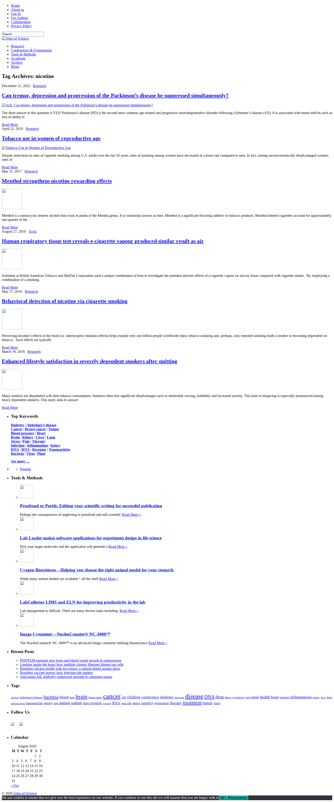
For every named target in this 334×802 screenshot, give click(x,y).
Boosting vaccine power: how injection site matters (56, 673)
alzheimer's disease (31, 697)
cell (124, 697)
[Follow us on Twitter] (23, 725)
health (265, 697)
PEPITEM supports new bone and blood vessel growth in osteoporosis (70, 660)
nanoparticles (34, 703)
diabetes (167, 697)
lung (329, 697)
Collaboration (20, 22)
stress (136, 703)
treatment (192, 702)
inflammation (301, 697)
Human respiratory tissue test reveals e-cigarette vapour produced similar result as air (103, 241)
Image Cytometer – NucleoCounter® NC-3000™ (65, 634)
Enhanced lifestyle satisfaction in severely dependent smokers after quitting (89, 361)
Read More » (131, 515)
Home (15, 5)
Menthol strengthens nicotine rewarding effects (57, 181)
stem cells (126, 703)
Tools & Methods (23, 54)
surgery (147, 703)
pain (56, 703)
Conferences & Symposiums (31, 50)
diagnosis (179, 697)
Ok (222, 798)
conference (150, 697)
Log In (16, 14)
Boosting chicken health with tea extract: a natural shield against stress (70, 668)
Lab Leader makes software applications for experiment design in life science (91, 538)
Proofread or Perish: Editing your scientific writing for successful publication (91, 505)
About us (17, 10)
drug (219, 697)
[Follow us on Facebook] (14, 725)
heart (275, 697)
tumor (207, 703)
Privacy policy (237, 798)
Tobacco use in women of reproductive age (51, 138)
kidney (316, 697)
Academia (18, 58)
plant (86, 703)
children (133, 697)
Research (17, 46)
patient (64, 703)
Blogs (15, 66)
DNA (209, 696)
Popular (25, 469)
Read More (10, 125)
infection (284, 697)
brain (81, 696)
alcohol (15, 697)
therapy (176, 703)
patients (76, 703)
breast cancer (95, 697)
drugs (228, 697)
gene (255, 697)
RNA (116, 703)
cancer (112, 696)
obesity (48, 703)
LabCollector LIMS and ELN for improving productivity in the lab (82, 602)
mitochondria (18, 703)
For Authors (19, 18)
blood (64, 697)
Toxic (33, 231)
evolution (238, 697)
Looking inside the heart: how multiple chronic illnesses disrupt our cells (71, 664)
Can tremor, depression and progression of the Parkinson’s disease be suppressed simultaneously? (115, 95)
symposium (161, 703)
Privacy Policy (21, 26)
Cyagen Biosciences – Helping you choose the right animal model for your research (97, 570)
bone (72, 697)
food (247, 697)
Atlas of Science (25, 793)
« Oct (15, 785)
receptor (107, 703)
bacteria (51, 696)
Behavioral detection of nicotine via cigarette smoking (64, 301)
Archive (16, 62)
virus (216, 703)
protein (96, 703)
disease (194, 696)
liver (323, 697)
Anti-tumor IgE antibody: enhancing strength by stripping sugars (66, 677)
